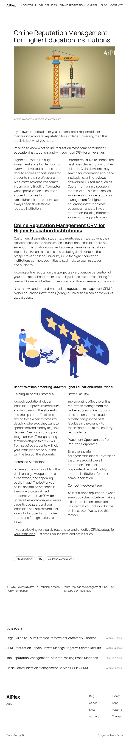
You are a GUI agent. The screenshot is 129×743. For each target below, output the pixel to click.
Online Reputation (24, 558)
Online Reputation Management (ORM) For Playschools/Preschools (88, 588)
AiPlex (11, 5)
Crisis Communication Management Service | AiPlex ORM (47, 668)
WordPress (117, 735)
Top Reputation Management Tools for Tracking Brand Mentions (52, 658)
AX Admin (29, 118)
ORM (40, 558)
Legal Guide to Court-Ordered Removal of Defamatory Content (51, 638)
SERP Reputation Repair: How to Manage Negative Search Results (53, 648)
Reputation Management (48, 118)
